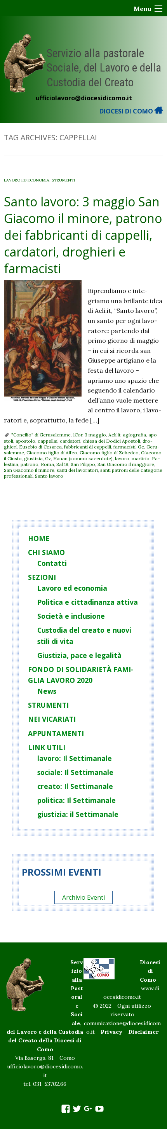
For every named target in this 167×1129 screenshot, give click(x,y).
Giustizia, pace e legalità (79, 655)
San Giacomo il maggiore (125, 464)
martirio (141, 458)
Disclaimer (143, 1031)
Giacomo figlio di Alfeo (51, 452)
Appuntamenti (56, 733)
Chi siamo (46, 552)
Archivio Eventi (83, 897)
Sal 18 (62, 464)
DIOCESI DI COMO (127, 111)
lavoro (122, 458)
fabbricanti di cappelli (87, 447)
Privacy (111, 1031)
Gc (141, 447)
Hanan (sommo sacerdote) (83, 458)
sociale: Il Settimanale (75, 772)
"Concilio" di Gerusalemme (41, 435)
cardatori (70, 441)
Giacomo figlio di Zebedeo (109, 452)
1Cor (77, 435)
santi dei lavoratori (77, 470)
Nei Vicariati (52, 719)
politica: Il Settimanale (76, 800)
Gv (48, 458)
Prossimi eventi (61, 872)
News (46, 691)
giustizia (33, 458)
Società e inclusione (71, 616)
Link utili (46, 747)
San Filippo (83, 464)
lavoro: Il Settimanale (74, 758)
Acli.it (114, 435)
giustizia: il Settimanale (77, 814)
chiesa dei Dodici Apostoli (111, 441)
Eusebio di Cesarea (40, 447)
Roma (47, 464)
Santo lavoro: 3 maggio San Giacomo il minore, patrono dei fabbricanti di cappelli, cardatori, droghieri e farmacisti (83, 235)
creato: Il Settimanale (75, 786)
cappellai (47, 441)
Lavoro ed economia (26, 180)
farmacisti (124, 447)
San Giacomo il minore (29, 470)
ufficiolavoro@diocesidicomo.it (84, 98)
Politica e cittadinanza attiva (87, 602)
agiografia (134, 435)
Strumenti (63, 180)
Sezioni (42, 577)
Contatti (52, 563)
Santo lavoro (49, 476)
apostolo (25, 441)
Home (38, 538)
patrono (29, 464)
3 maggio (95, 435)
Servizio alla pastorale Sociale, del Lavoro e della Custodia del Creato (104, 68)
